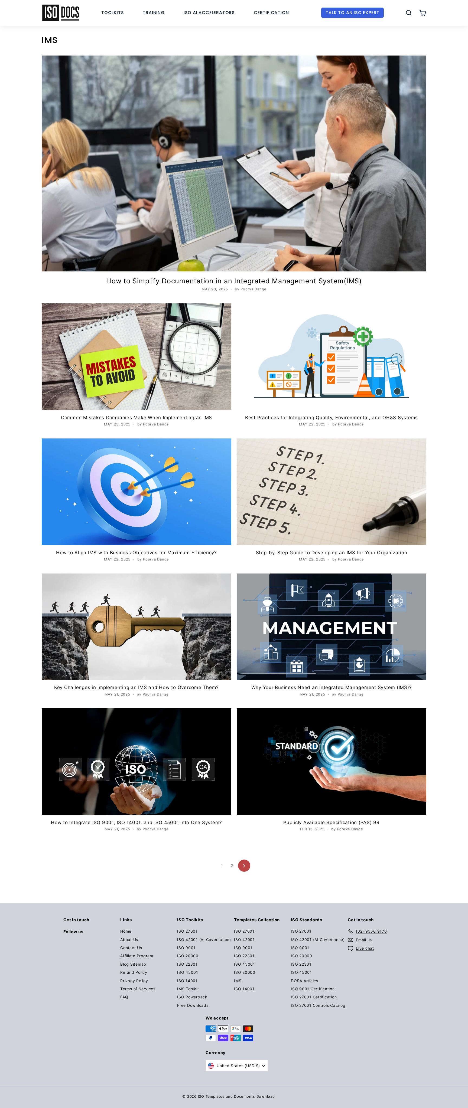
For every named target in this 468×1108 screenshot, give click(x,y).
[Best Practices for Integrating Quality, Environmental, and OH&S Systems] (331, 356)
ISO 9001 (186, 947)
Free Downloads (193, 1005)
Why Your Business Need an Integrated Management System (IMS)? (331, 687)
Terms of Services (137, 988)
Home (125, 931)
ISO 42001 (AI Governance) (204, 939)
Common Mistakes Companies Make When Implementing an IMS (136, 417)
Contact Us (131, 947)
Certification (271, 12)
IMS (237, 980)
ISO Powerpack (192, 997)
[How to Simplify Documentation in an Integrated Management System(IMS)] (234, 163)
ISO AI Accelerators (209, 12)
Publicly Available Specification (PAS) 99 (331, 822)
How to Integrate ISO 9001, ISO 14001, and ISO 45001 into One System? (136, 822)
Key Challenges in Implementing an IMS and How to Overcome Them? (136, 687)
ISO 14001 (187, 980)
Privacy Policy (134, 980)
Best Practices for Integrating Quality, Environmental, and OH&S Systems (331, 417)
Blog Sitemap (133, 964)
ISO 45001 (187, 972)
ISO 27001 (187, 931)
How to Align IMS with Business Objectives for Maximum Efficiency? (136, 552)
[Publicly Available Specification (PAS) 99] (331, 761)
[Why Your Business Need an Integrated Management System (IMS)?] (331, 626)
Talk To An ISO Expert (352, 12)
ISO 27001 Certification (314, 997)
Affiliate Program (136, 955)
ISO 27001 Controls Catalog (318, 1005)
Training (153, 12)
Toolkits (112, 12)
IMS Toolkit (188, 988)
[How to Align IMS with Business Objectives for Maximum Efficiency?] (136, 491)
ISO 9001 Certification (313, 988)
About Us (129, 939)
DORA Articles (304, 980)
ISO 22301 (187, 964)
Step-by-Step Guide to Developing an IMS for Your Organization (331, 552)
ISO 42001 (244, 939)
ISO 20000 (188, 955)
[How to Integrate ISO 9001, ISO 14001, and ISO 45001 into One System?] (136, 761)
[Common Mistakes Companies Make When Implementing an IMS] (136, 356)
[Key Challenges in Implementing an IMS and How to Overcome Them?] (136, 626)
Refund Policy (133, 972)
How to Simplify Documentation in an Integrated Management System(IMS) (234, 281)
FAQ (124, 997)
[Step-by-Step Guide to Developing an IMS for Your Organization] (331, 491)
